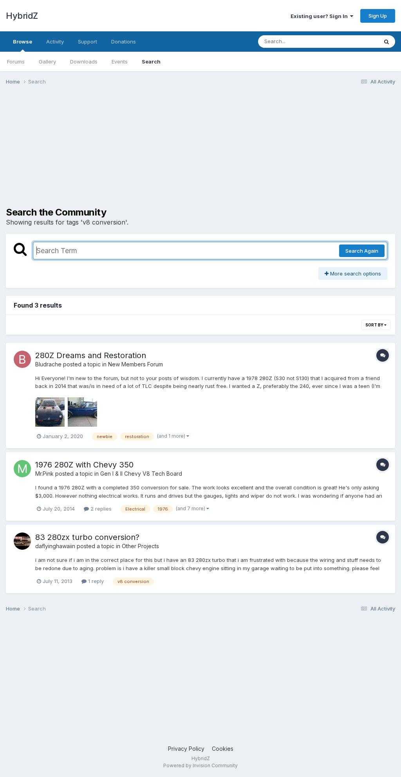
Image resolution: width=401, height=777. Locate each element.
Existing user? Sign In (320, 16)
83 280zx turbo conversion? (87, 537)
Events (120, 61)
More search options (355, 273)
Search (151, 61)
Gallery (47, 61)
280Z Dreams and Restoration (90, 355)
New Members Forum (135, 364)
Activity (55, 41)
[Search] (386, 41)
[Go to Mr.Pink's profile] (22, 468)
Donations (123, 41)
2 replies (100, 508)
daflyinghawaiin (55, 546)
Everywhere (353, 41)
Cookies (222, 748)
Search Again (361, 251)
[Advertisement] (97, 152)
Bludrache (48, 364)
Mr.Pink (44, 473)
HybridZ (22, 16)
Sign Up (377, 16)
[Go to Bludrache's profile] (22, 359)
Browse (22, 41)
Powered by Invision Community (200, 765)
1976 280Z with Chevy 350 (84, 464)
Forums (16, 61)
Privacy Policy (186, 748)
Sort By (374, 324)
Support (87, 41)
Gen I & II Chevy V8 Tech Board (141, 473)
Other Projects (140, 546)
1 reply (95, 581)
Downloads (84, 61)
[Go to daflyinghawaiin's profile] (22, 541)
